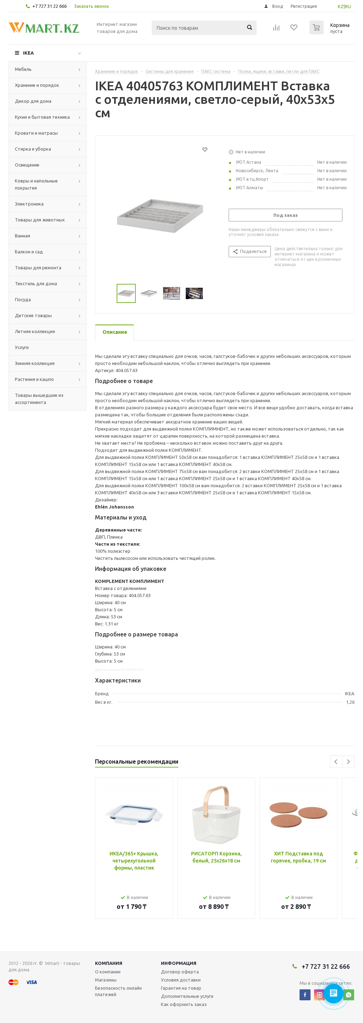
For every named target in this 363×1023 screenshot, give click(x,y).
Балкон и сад (29, 251)
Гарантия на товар (181, 987)
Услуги (22, 347)
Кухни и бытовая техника (42, 116)
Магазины (106, 979)
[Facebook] (305, 994)
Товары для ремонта (38, 267)
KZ (341, 6)
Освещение (27, 164)
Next (348, 762)
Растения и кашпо (34, 379)
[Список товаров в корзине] (330, 32)
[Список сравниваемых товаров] (276, 30)
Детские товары (33, 315)
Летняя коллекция (35, 331)
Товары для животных (40, 219)
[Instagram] (319, 994)
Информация (178, 963)
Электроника (29, 203)
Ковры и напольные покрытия (36, 184)
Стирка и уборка (33, 148)
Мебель (23, 69)
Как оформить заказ (184, 1004)
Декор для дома (33, 101)
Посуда (23, 299)
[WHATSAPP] (348, 994)
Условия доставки (181, 979)
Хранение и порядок (37, 85)
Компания (108, 963)
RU (348, 6)
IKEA (28, 52)
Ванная (22, 235)
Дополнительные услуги (187, 996)
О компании (108, 971)
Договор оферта (180, 971)
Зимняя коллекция (35, 363)
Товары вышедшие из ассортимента (39, 399)
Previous (336, 762)
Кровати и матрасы (36, 132)
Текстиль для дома (36, 283)
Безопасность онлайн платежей (118, 991)
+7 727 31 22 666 (49, 6)
